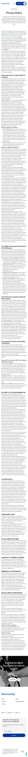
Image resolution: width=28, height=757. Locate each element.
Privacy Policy (10, 753)
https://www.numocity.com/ (7, 37)
